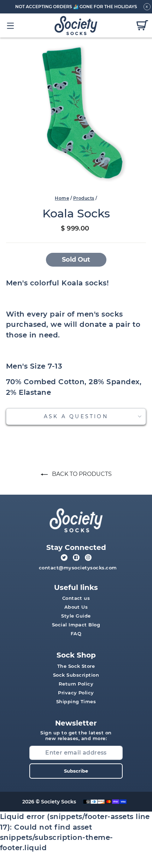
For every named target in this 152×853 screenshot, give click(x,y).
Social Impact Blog (76, 624)
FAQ (76, 633)
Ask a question (76, 416)
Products (83, 198)
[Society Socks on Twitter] (64, 557)
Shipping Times (76, 701)
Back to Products (81, 474)
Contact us (76, 598)
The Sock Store (76, 666)
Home (62, 198)
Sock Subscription (76, 675)
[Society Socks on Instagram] (88, 557)
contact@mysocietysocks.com (78, 567)
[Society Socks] (76, 25)
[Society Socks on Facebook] (76, 557)
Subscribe (76, 771)
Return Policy (76, 684)
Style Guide (75, 616)
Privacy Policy (76, 692)
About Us (76, 607)
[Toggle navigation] (11, 25)
